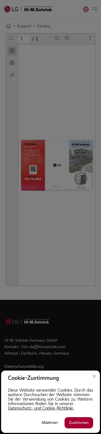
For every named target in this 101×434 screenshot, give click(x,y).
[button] (94, 376)
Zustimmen (79, 423)
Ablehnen (50, 423)
